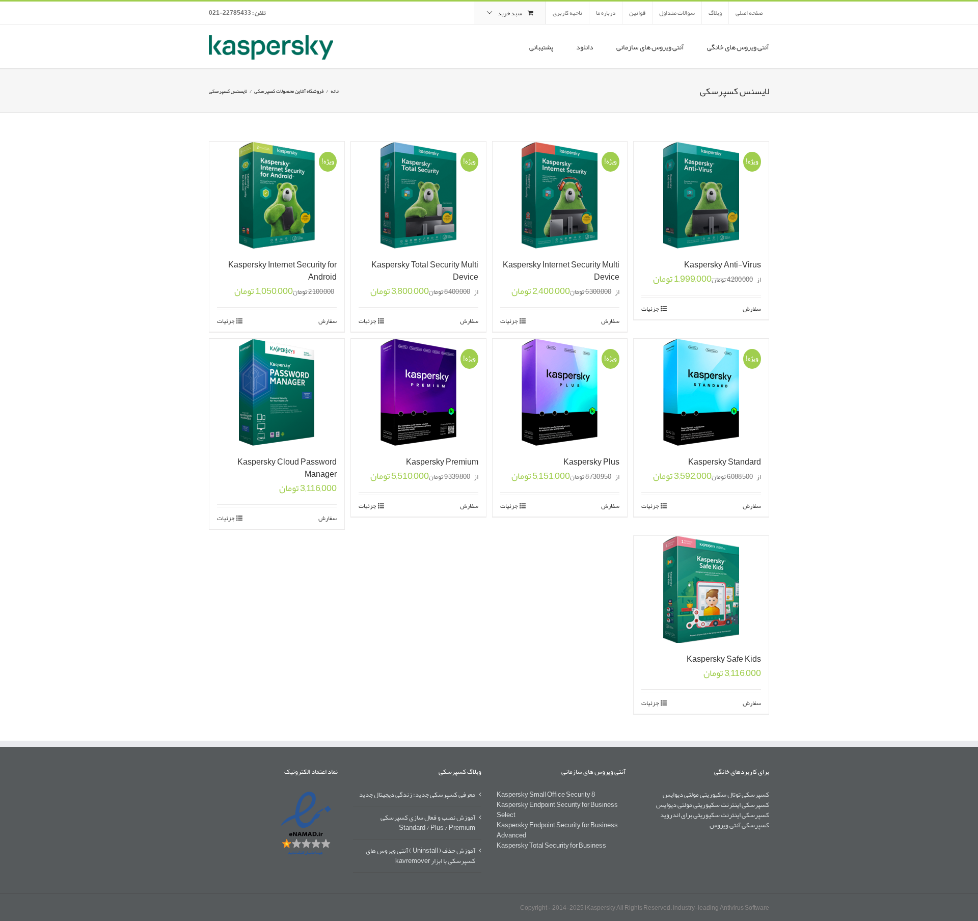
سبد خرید (510, 13)
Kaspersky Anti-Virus (722, 265)
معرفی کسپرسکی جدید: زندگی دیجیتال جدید (417, 795)
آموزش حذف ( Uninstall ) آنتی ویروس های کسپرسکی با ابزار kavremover (420, 855)
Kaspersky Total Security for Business (551, 845)
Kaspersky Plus (591, 462)
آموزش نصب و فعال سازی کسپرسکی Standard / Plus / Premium (428, 822)
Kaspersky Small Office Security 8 (546, 794)
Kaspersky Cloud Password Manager (287, 468)
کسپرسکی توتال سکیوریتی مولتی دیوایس (716, 794)
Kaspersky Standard (724, 462)
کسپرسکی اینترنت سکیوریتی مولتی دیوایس (712, 804)
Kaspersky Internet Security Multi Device (561, 271)
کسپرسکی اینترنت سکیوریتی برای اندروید (714, 815)
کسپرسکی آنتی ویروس (739, 825)
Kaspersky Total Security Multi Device (424, 271)
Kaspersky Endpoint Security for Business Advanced (557, 830)
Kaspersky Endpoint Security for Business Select (557, 810)
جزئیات (650, 308)
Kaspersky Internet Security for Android (282, 271)
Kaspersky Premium (442, 462)
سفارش (752, 308)
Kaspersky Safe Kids (724, 659)
